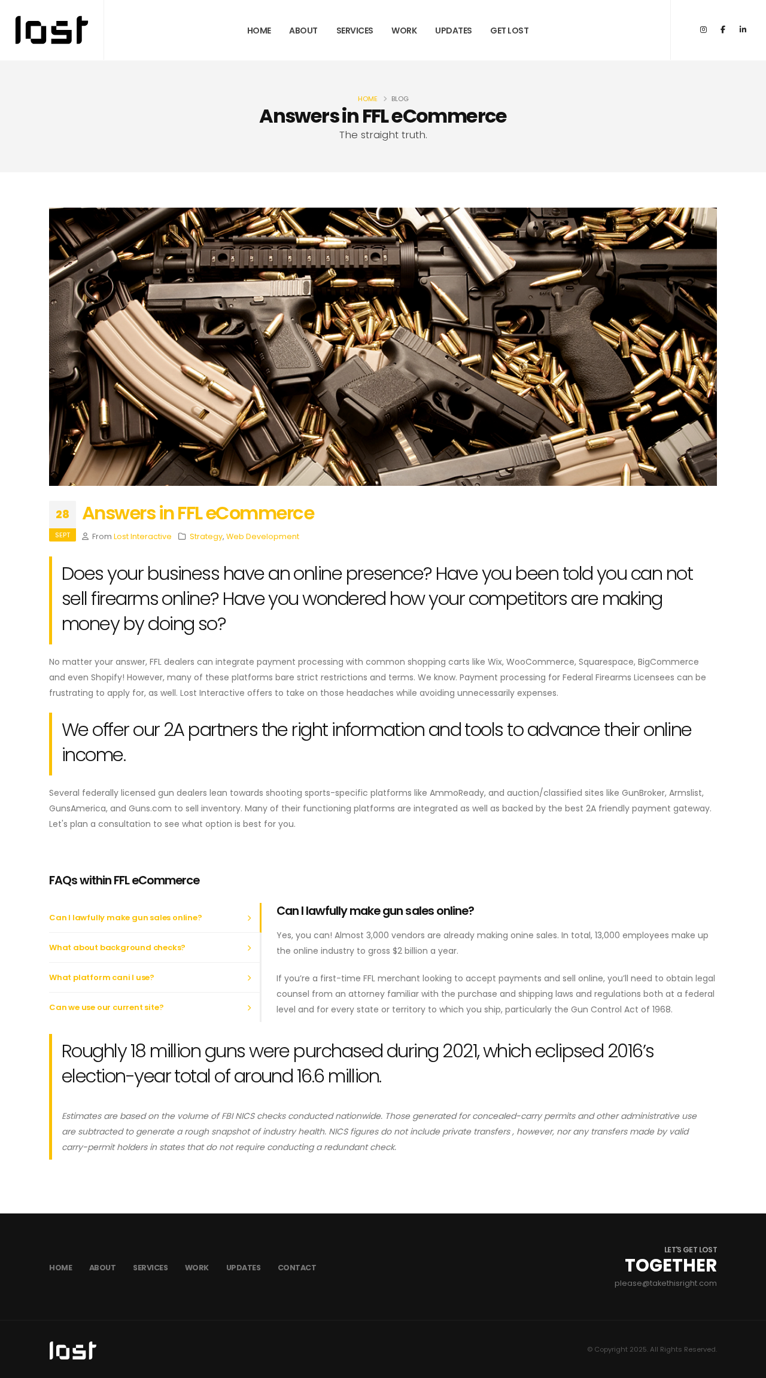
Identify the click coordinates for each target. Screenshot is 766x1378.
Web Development (262, 536)
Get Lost (509, 30)
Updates (453, 30)
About (303, 30)
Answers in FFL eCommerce (198, 513)
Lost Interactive (143, 536)
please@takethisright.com (666, 1283)
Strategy (206, 536)
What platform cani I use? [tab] (101, 977)
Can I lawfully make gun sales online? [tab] (125, 917)
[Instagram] (703, 30)
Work (404, 30)
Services (354, 30)
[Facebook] (723, 30)
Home (259, 30)
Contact (297, 1268)
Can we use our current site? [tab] (106, 1007)
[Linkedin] (742, 30)
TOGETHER (671, 1265)
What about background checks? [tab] (117, 947)
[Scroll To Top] (745, 1364)
